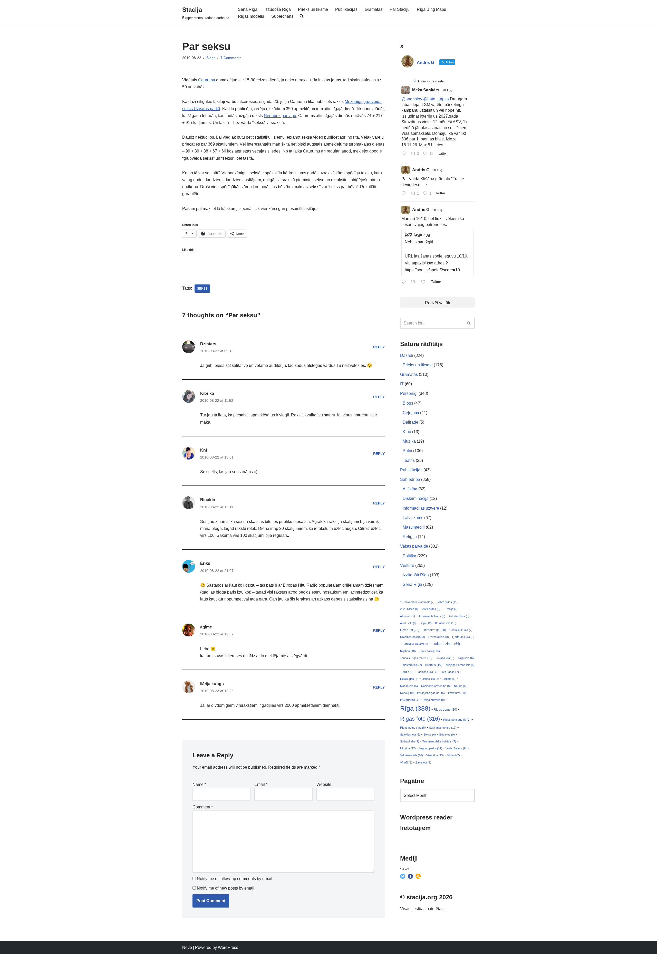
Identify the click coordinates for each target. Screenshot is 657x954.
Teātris (409, 460)
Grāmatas (373, 9)
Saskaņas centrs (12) (442, 727)
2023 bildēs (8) (409, 608)
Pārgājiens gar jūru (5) (431, 692)
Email (260, 784)
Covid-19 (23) (409, 630)
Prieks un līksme (313, 9)
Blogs (210, 58)
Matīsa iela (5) (409, 686)
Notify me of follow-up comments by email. (235, 878)
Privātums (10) (457, 692)
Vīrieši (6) (406, 762)
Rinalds (207, 500)
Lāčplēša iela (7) (427, 671)
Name (199, 784)
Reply (379, 347)
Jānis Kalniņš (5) (429, 651)
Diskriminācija (416, 498)
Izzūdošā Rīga (278, 9)
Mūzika (409, 441)
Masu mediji (414, 527)
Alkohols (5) (407, 616)
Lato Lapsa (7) (450, 671)
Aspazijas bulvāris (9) (431, 616)
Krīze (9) (407, 671)
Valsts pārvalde (414, 546)
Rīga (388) (415, 708)
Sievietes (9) (447, 734)
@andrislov (411, 99)
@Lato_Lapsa (436, 99)
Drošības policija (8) (412, 636)
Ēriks (205, 563)
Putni (407, 451)
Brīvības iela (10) (445, 623)
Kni (203, 450)
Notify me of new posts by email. (226, 888)
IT (402, 384)
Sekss (202, 288)
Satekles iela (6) (410, 734)
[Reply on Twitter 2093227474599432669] (405, 282)
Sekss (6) (429, 734)
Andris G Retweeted (432, 81)
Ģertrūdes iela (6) (463, 636)
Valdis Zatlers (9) (456, 748)
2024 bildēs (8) (431, 608)
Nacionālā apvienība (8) (436, 686)
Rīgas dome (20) (445, 709)
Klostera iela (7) (412, 664)
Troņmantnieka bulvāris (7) (439, 741)
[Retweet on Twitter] (414, 81)
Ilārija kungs (212, 684)
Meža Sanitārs (425, 90)
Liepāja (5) (449, 678)
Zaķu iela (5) (423, 762)
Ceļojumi (411, 413)
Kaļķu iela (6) (466, 658)
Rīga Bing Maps (431, 9)
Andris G (420, 170)
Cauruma (206, 80)
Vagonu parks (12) (430, 748)
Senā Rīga (247, 9)
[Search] (469, 323)
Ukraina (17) (408, 748)
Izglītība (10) (408, 651)
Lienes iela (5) (430, 678)
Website (323, 784)
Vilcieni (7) (453, 755)
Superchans (282, 16)
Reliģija (410, 537)
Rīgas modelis (251, 16)
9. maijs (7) (451, 608)
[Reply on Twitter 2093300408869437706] (405, 154)
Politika (409, 556)
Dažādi (406, 355)
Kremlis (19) (433, 664)
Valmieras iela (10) (411, 755)
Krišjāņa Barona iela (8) (460, 664)
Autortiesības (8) (459, 616)
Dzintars (208, 344)
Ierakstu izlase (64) (445, 644)
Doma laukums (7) (460, 630)
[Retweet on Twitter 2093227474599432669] (415, 282)
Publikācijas (346, 9)
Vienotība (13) (435, 755)
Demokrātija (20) (434, 630)
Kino (407, 432)
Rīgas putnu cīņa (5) (413, 727)
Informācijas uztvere (421, 508)
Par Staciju (400, 9)
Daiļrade (410, 422)
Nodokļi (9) (407, 692)
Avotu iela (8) (408, 623)
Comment (202, 807)
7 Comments (230, 58)
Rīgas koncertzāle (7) (456, 719)
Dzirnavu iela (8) (438, 636)
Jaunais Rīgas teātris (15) (416, 658)
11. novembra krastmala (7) (417, 602)
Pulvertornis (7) (409, 699)
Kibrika (207, 393)
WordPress (228, 947)
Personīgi (409, 393)
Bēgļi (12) (426, 623)
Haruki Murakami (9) (415, 643)
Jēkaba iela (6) (445, 658)
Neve (187, 947)
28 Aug (447, 90)
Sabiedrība (410, 479)
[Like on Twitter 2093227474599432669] (425, 282)
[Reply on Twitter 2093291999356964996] (405, 194)
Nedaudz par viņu (280, 115)
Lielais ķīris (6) (409, 678)
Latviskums (413, 518)
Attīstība (410, 489)
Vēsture (407, 565)
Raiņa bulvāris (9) (434, 699)
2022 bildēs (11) (448, 602)
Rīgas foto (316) (420, 719)
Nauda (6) (460, 686)
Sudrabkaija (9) (409, 741)
